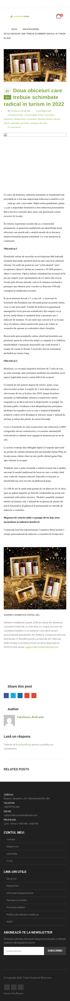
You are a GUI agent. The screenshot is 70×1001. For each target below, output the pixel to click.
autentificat (24, 744)
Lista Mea (12, 853)
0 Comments (14, 127)
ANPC (10, 921)
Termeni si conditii (17, 900)
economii (31, 118)
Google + (26, 695)
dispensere (20, 118)
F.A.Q (9, 860)
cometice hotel (15, 114)
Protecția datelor (16, 907)
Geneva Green (45, 118)
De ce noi (12, 878)
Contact (11, 839)
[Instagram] (63, 3)
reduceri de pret (38, 122)
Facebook (6, 695)
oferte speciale (11, 122)
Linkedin (21, 987)
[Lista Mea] (50, 16)
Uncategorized (43, 110)
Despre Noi (13, 885)
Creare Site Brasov (13, 993)
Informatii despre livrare (20, 893)
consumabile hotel (33, 114)
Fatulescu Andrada (20, 110)
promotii (24, 122)
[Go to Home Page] (5, 29)
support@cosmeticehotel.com (42, 647)
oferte (57, 118)
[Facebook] (58, 3)
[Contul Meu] (41, 16)
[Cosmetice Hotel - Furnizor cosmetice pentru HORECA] (20, 16)
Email (33, 695)
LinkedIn (20, 695)
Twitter (13, 695)
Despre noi (12, 846)
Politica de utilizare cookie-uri (23, 914)
